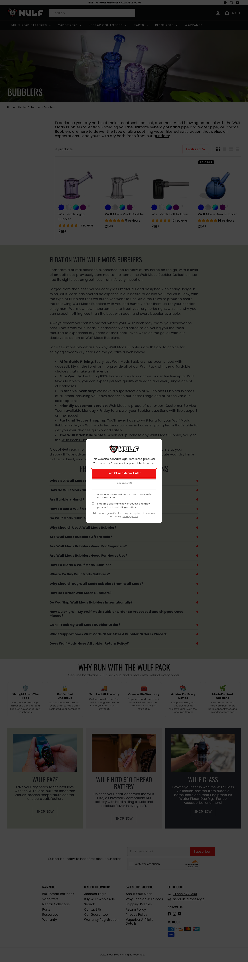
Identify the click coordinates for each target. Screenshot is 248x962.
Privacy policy (130, 516)
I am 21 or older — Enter (124, 473)
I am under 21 (124, 482)
